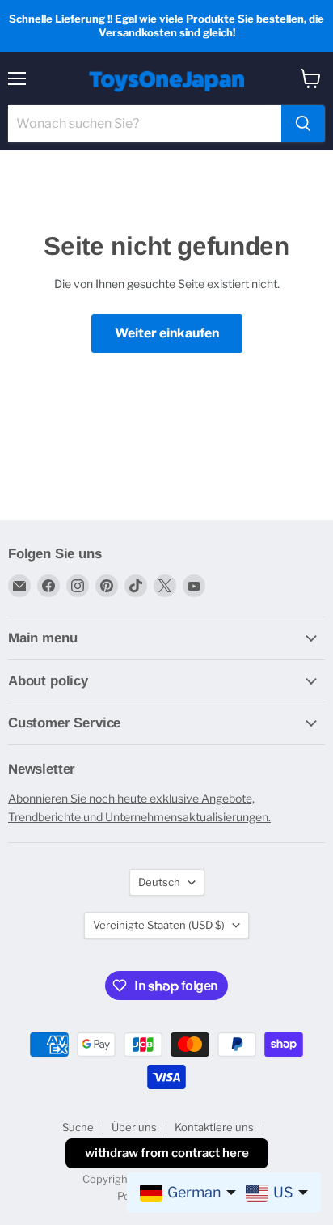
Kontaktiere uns (214, 1127)
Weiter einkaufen (167, 333)
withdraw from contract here (167, 1153)
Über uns (134, 1127)
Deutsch (159, 881)
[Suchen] (303, 123)
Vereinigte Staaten (159, 924)
